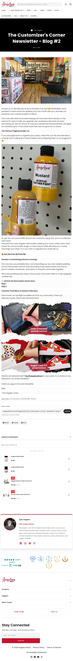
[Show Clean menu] (45, 10)
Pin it (24, 423)
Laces (57, 10)
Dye (35, 10)
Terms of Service (54, 647)
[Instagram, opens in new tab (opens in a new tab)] (31, 657)
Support (5, 596)
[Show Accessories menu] (12, 16)
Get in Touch (7, 602)
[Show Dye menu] (37, 10)
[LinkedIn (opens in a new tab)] (21, 543)
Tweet (16, 423)
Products (5, 589)
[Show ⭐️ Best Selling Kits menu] (24, 10)
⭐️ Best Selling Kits (16, 10)
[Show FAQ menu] (18, 16)
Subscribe (21, 641)
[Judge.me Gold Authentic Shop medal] (57, 559)
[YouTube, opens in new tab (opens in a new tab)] (38, 657)
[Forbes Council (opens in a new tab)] (34, 543)
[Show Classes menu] (37, 16)
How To (54, 611)
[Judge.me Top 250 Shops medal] (65, 559)
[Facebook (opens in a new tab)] (30, 543)
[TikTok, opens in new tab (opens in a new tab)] (42, 657)
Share (7, 423)
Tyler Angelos (24, 520)
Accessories (6, 16)
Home (4, 10)
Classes (33, 16)
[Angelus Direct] (8, 4)
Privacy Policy (38, 647)
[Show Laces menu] (60, 10)
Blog (7, 399)
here (68, 124)
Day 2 (4, 286)
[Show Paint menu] (32, 10)
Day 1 (4, 283)
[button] (69, 4)
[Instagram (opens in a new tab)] (25, 543)
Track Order (19, 611)
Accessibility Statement (36, 652)
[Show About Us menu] (28, 16)
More (49, 10)
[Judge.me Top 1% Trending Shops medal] (49, 566)
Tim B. (47, 238)
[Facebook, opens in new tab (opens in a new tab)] (35, 657)
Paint (29, 10)
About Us (23, 16)
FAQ (15, 16)
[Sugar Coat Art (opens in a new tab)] (36, 355)
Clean (42, 10)
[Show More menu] (52, 10)
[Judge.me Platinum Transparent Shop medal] (49, 559)
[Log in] (65, 4)
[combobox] (39, 4)
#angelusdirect (35, 376)
